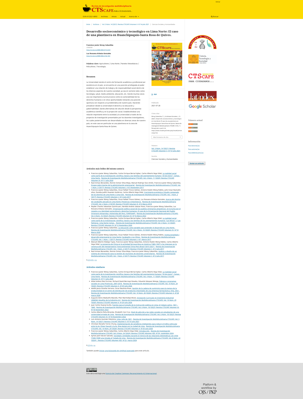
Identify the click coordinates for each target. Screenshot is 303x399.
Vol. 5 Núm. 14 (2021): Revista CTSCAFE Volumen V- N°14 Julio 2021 (125, 24)
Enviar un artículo (197, 163)
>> (96, 260)
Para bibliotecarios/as (195, 153)
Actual (122, 16)
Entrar (218, 2)
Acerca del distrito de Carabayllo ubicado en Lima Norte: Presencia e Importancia (135, 200)
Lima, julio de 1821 (124, 319)
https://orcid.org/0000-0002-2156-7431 (98, 56)
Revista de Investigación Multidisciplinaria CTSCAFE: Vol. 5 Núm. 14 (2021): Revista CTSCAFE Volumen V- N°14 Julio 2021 (135, 320)
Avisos (114, 16)
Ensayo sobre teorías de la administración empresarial (113, 185)
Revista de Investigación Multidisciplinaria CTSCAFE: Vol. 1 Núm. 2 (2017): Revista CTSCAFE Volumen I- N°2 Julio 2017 (133, 247)
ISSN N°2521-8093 (90, 16)
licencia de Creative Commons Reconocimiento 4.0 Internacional (131, 373)
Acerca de (133, 16)
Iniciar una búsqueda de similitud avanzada (116, 351)
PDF (155, 94)
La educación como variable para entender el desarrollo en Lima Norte (146, 228)
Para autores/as (193, 149)
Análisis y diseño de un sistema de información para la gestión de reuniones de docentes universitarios (134, 252)
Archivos (104, 16)
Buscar (215, 16)
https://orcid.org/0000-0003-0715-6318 (98, 50)
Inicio (88, 24)
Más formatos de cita (160, 137)
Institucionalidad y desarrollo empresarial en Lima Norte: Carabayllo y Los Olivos (135, 236)
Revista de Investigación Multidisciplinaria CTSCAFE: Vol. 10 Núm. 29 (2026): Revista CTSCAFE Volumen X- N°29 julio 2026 (135, 327)
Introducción (144, 331)
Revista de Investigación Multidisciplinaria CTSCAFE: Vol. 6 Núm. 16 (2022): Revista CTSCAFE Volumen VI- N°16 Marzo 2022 (134, 214)
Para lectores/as (194, 146)
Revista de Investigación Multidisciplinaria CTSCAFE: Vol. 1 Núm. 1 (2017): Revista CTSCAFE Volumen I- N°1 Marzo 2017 (133, 238)
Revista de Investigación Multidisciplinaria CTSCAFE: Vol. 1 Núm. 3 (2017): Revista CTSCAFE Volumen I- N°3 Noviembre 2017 (136, 186)
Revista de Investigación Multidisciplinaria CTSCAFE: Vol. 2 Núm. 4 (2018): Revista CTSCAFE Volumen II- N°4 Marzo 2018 (133, 203)
